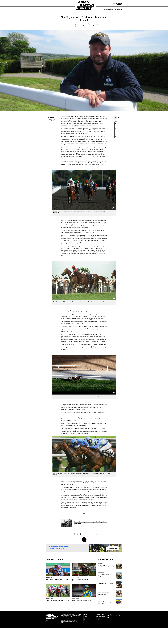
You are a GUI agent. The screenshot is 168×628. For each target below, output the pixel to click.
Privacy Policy (87, 619)
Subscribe (86, 618)
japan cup (83, 534)
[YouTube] (108, 615)
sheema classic (70, 534)
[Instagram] (117, 615)
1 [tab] (112, 208)
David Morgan (51, 117)
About (85, 614)
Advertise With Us (100, 614)
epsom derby (90, 534)
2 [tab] (114, 208)
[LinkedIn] (115, 128)
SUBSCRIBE (113, 548)
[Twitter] (115, 123)
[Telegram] (115, 131)
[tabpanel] (84, 193)
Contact (86, 616)
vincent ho (63, 534)
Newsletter (119, 3)
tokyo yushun (77, 534)
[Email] (115, 136)
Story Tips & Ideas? (100, 616)
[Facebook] (115, 126)
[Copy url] (115, 134)
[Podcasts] (108, 618)
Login (114, 3)
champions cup (97, 534)
